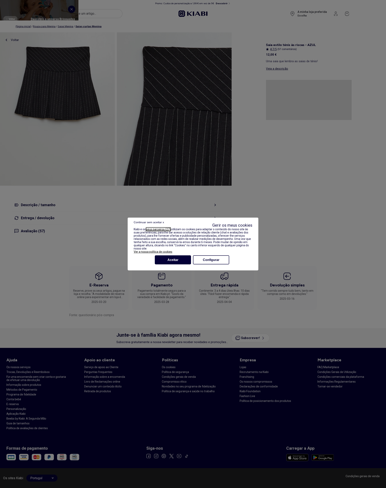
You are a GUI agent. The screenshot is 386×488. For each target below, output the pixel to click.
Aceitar (172, 260)
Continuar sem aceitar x (149, 222)
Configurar (211, 260)
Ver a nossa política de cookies (153, 251)
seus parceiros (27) (158, 229)
